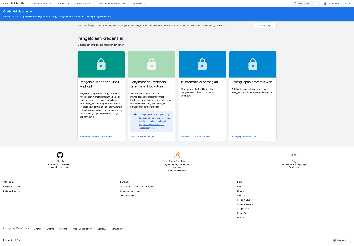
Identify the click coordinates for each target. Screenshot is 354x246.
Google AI (102, 229)
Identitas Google (127, 195)
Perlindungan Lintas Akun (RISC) (113, 3)
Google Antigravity (245, 204)
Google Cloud (243, 209)
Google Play (242, 213)
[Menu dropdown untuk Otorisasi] (69, 3)
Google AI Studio (244, 200)
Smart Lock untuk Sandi (130, 191)
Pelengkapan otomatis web (244, 136)
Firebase (241, 195)
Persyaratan (8, 240)
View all (240, 218)
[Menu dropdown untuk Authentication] (51, 3)
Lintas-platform (82, 3)
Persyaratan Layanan (12, 187)
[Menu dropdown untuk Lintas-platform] (93, 3)
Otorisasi (61, 3)
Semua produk (118, 229)
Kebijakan (137, 3)
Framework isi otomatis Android (196, 136)
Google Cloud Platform (82, 229)
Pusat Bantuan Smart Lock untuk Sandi (137, 187)
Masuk (348, 3)
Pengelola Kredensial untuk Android (96, 136)
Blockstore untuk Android (142, 136)
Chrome (240, 191)
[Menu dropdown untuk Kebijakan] (145, 3)
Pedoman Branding (11, 191)
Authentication (41, 3)
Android (240, 187)
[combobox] (306, 3)
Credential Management (19, 11)
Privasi (20, 240)
